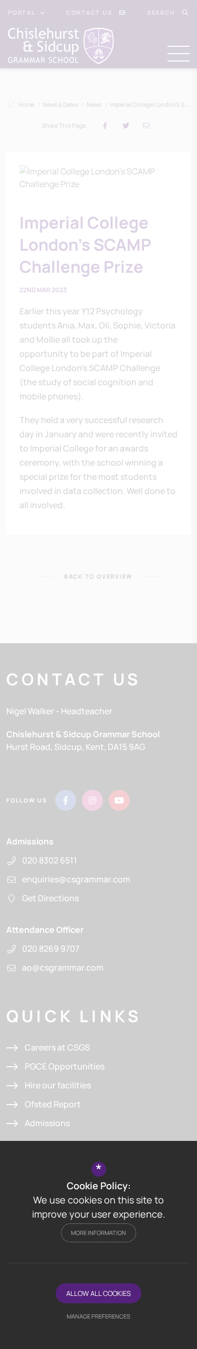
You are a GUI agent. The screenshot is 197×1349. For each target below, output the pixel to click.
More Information (98, 1233)
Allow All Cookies (98, 1293)
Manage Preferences (98, 1316)
